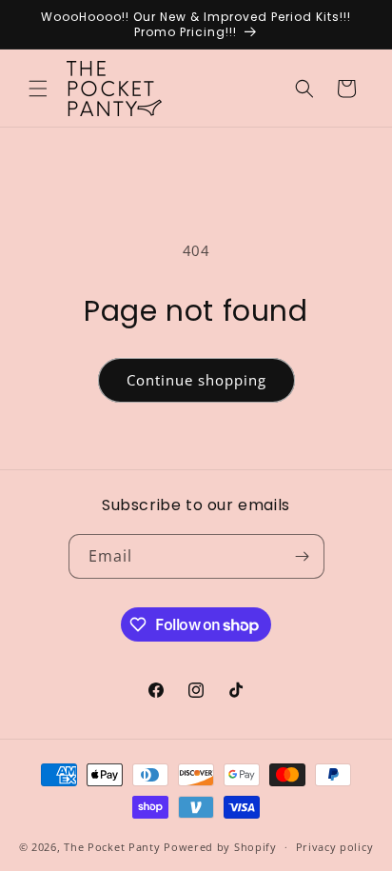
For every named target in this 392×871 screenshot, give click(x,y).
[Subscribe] (302, 556)
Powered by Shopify (220, 847)
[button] (38, 88)
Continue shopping (196, 379)
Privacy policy (335, 847)
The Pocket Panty (112, 847)
